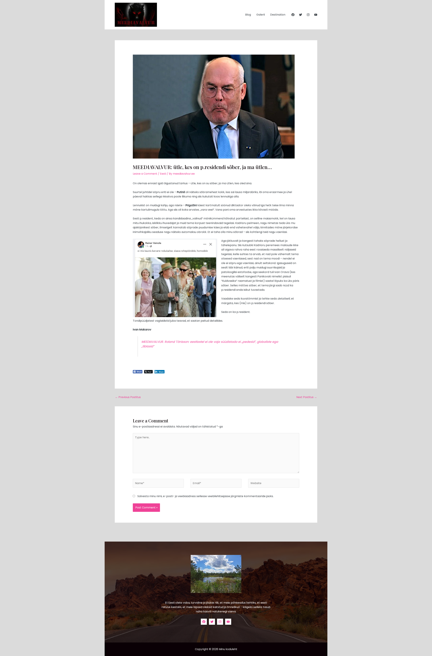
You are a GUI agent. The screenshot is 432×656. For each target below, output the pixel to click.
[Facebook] (292, 14)
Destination (277, 15)
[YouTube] (315, 14)
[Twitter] (300, 14)
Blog (248, 15)
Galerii (260, 15)
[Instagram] (308, 14)
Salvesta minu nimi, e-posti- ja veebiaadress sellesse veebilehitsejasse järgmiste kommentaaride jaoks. (205, 496)
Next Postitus (306, 397)
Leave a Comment (145, 174)
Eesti (163, 174)
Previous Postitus (128, 397)
